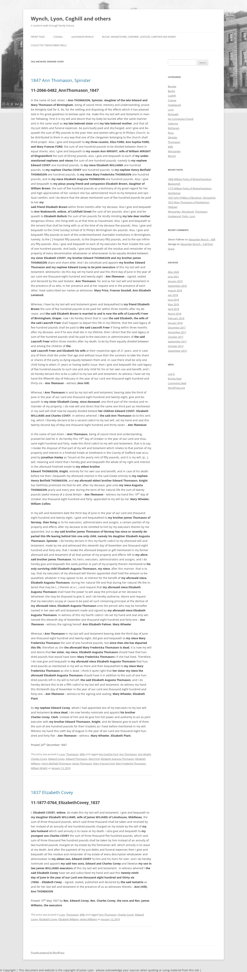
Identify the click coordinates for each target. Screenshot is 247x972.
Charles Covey (39, 759)
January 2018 (175, 323)
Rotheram (173, 128)
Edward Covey (56, 759)
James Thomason (82, 763)
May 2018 (173, 304)
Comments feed (177, 383)
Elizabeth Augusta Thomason (117, 759)
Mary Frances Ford (104, 763)
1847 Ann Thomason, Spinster (61, 80)
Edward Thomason (76, 759)
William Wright (39, 768)
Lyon (62, 754)
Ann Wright (144, 754)
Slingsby (172, 137)
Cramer (172, 100)
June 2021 (173, 276)
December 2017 (177, 327)
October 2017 (175, 337)
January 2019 (175, 281)
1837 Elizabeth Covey (52, 792)
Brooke (172, 86)
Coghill (58, 36)
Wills (82, 754)
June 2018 (173, 299)
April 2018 (173, 309)
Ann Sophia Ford (108, 754)
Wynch (172, 156)
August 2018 (175, 290)
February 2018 (176, 318)
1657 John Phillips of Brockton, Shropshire (192, 197)
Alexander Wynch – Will (202, 239)
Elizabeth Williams (68, 919)
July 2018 (173, 295)
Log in (171, 374)
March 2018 (174, 313)
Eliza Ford (94, 759)
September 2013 (177, 350)
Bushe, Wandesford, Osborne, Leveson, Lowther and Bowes (139, 36)
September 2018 (177, 286)
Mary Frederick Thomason (131, 763)
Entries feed (174, 378)
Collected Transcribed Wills (49, 45)
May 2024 (173, 272)
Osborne (173, 123)
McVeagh (173, 114)
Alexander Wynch (82, 36)
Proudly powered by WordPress (47, 952)
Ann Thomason (128, 754)
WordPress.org (176, 388)
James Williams (88, 919)
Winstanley (174, 151)
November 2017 (177, 332)
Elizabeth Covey (48, 919)
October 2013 (175, 346)
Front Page (38, 36)
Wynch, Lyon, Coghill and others (71, 18)
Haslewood (174, 105)
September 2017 (177, 341)
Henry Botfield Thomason (56, 763)
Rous (171, 132)
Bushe (171, 91)
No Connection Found (180, 119)
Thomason (72, 754)
